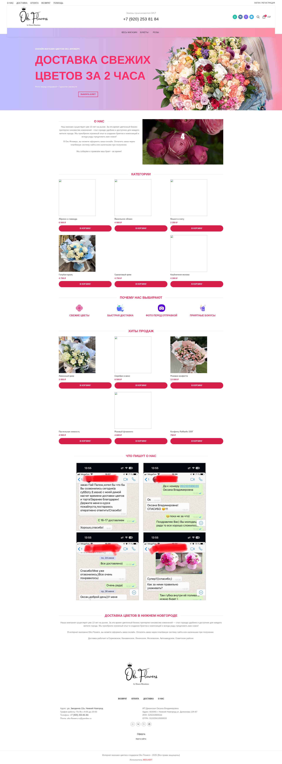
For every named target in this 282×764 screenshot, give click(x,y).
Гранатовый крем (123, 274)
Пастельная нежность (69, 431)
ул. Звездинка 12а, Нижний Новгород (85, 708)
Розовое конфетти (179, 376)
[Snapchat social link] (246, 17)
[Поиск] (258, 17)
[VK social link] (240, 17)
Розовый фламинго (124, 431)
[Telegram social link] (251, 17)
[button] (85, 228)
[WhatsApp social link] (235, 17)
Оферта (141, 734)
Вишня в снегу (177, 219)
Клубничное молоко (179, 274)
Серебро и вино (122, 376)
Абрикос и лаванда (68, 219)
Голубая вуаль (66, 274)
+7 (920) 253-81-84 (79, 715)
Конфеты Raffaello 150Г (181, 431)
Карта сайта (141, 739)
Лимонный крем (66, 376)
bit (147, 760)
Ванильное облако (123, 219)
